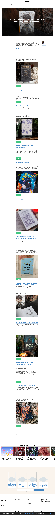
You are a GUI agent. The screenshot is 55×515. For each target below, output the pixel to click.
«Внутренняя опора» (30, 91)
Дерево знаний (16, 500)
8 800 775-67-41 (4, 500)
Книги (12, 4)
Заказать (18, 141)
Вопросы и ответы (17, 499)
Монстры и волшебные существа (27, 322)
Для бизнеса (30, 4)
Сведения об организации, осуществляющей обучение (45, 500)
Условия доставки (17, 502)
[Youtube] (13, 511)
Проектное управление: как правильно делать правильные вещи (26, 238)
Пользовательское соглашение (45, 501)
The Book (19, 49)
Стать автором (30, 499)
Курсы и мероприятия (19, 4)
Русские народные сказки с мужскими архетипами (24, 363)
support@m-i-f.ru (3, 505)
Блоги (42, 4)
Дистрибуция (29, 502)
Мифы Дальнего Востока (24, 106)
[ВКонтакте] (15, 511)
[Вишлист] (49, 1)
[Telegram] (18, 511)
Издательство (37, 4)
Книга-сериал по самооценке (25, 90)
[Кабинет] (47, 1)
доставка (5, 1)
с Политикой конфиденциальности (29, 513)
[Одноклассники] (17, 511)
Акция (26, 4)
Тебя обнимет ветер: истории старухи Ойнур (25, 146)
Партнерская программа (31, 500)
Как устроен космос (22, 162)
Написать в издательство (48, 511)
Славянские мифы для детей (25, 385)
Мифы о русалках (21, 199)
